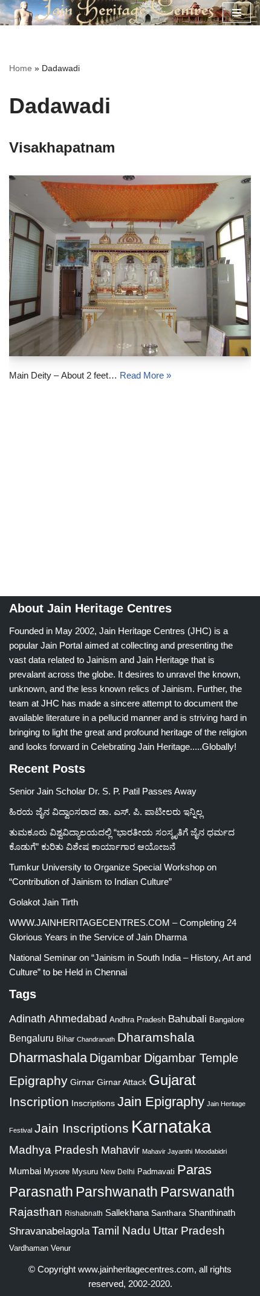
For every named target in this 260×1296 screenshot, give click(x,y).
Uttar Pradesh (189, 1230)
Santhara (168, 1213)
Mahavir (120, 1149)
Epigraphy (38, 1081)
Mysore (57, 1171)
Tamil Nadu (121, 1230)
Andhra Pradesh (137, 1020)
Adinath (27, 1018)
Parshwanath (117, 1192)
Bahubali (187, 1019)
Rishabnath (84, 1213)
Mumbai (25, 1171)
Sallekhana (127, 1212)
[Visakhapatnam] (130, 265)
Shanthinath (212, 1213)
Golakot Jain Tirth (43, 902)
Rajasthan (35, 1212)
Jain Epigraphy (160, 1101)
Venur (61, 1248)
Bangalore (226, 1019)
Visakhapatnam (62, 147)
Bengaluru (31, 1038)
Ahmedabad (77, 1019)
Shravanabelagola (49, 1231)
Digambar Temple (191, 1058)
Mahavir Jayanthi (167, 1151)
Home (20, 68)
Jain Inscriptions (81, 1128)
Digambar (115, 1058)
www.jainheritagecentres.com (136, 1269)
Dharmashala (48, 1057)
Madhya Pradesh (54, 1149)
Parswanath (197, 1192)
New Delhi (117, 1172)
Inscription (39, 1102)
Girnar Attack (121, 1082)
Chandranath (96, 1039)
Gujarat (172, 1080)
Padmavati (156, 1171)
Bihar (65, 1038)
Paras (194, 1169)
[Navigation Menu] (237, 12)
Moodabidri (211, 1151)
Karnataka (171, 1126)
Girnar (82, 1082)
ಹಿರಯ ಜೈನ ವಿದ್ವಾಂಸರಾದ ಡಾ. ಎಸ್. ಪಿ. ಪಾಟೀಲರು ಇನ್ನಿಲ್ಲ (106, 812)
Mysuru (85, 1171)
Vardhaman (28, 1248)
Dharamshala (156, 1037)
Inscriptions (93, 1103)
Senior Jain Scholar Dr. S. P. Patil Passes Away (103, 791)
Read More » (145, 375)
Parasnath (41, 1192)
